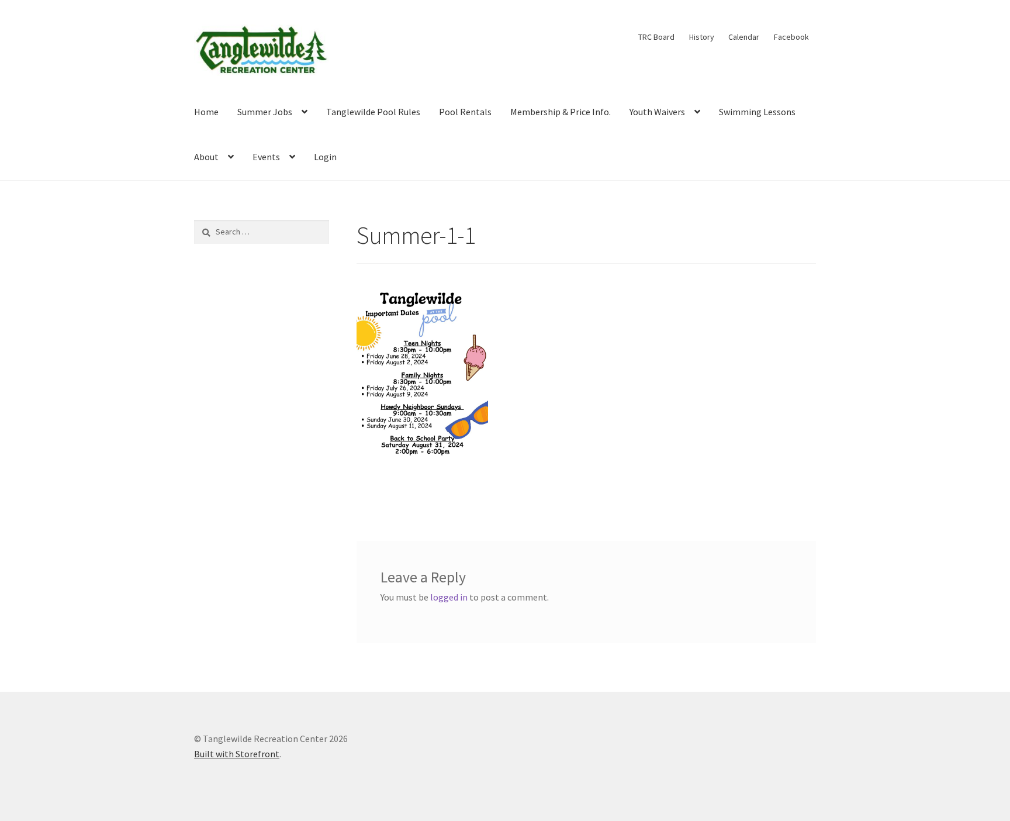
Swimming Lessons (757, 112)
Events (266, 157)
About (206, 157)
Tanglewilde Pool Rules (373, 112)
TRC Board (656, 37)
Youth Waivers (657, 112)
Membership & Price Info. (560, 112)
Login (325, 157)
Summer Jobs (264, 112)
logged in (449, 597)
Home (206, 112)
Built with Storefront (236, 754)
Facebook (791, 37)
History (701, 37)
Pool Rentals (465, 112)
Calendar (743, 37)
